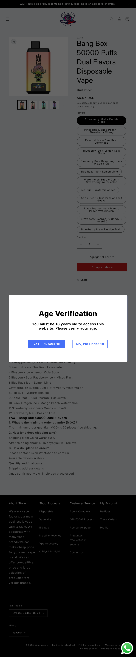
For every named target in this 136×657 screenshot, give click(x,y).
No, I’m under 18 (90, 344)
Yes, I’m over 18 (46, 344)
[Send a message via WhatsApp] (127, 648)
